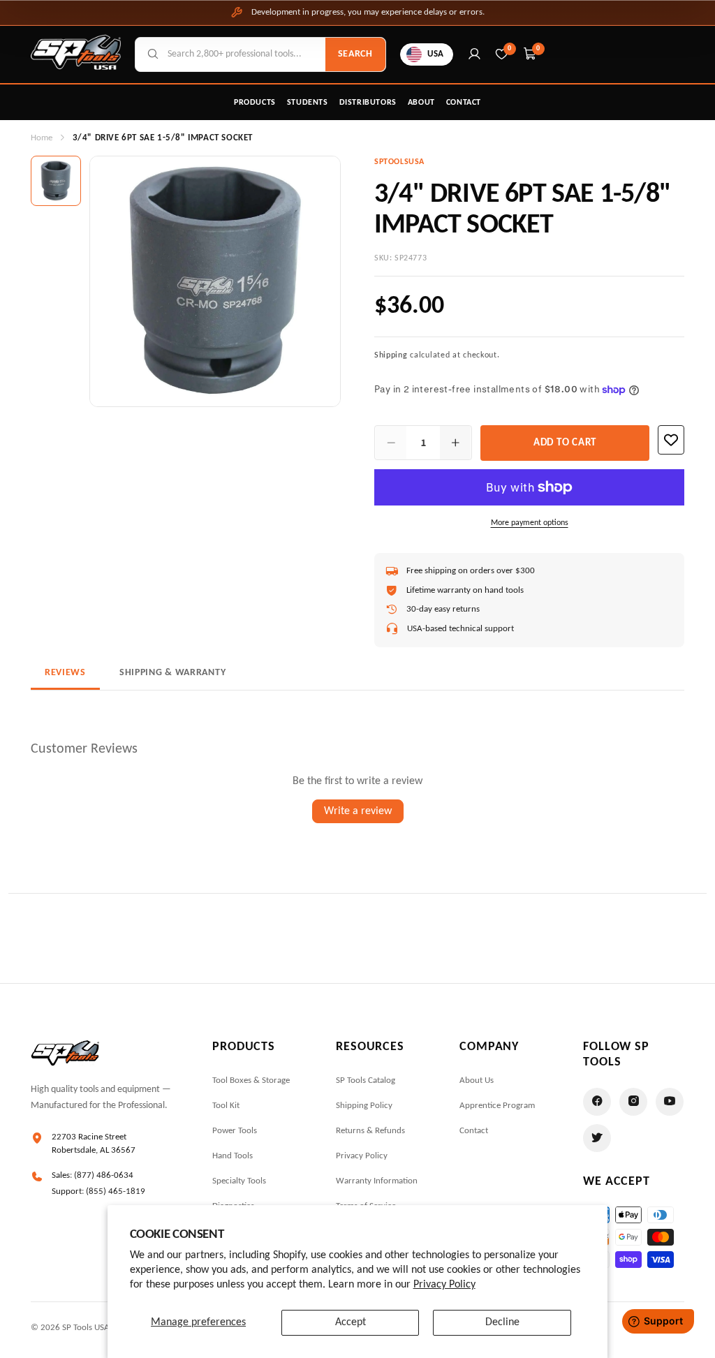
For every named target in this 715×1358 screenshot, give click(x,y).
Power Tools (234, 1130)
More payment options (529, 523)
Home (41, 137)
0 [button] (538, 48)
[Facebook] (597, 1102)
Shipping (391, 355)
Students (307, 102)
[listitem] (56, 181)
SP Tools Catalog (365, 1080)
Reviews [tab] (65, 672)
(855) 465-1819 (115, 1191)
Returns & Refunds (370, 1130)
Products (255, 102)
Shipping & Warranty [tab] (172, 672)
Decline (502, 1322)
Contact (463, 102)
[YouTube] (670, 1102)
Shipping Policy (364, 1105)
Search (355, 54)
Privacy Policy (444, 1284)
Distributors (368, 102)
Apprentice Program (497, 1105)
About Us (476, 1080)
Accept (350, 1322)
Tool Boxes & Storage (251, 1080)
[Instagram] (633, 1102)
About (421, 102)
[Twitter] (597, 1138)
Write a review (358, 811)
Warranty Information (377, 1181)
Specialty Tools (239, 1181)
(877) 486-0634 (103, 1175)
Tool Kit (225, 1105)
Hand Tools (232, 1155)
